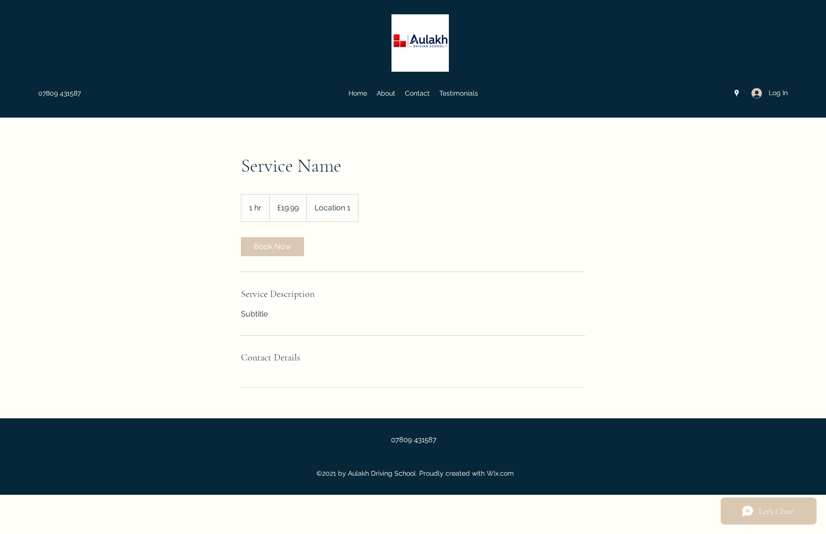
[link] (272, 246)
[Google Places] (736, 93)
